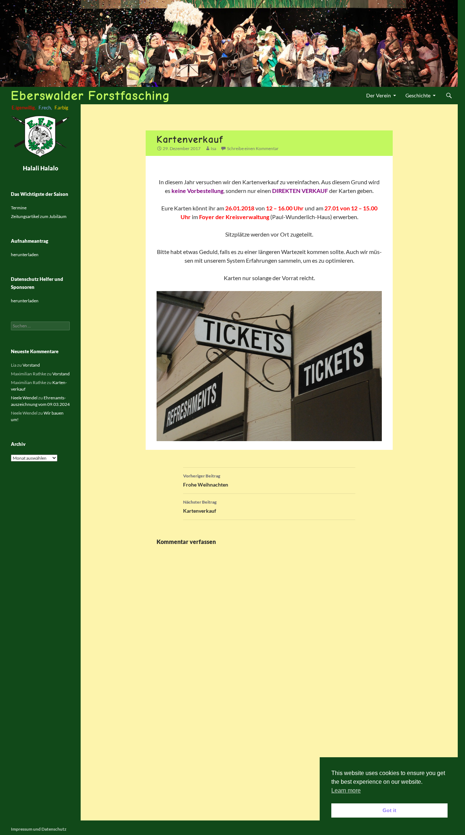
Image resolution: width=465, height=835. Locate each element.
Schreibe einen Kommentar (253, 148)
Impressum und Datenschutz (38, 829)
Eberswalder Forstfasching (90, 95)
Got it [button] (389, 810)
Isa (213, 148)
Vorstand (31, 365)
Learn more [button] (346, 790)
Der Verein (378, 95)
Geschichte (417, 95)
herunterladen (25, 254)
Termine (19, 207)
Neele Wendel (24, 397)
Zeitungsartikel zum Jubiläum (38, 216)
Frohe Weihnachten (205, 480)
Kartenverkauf (200, 506)
